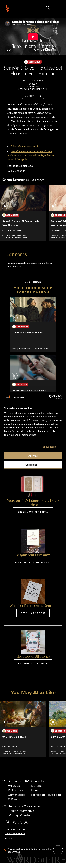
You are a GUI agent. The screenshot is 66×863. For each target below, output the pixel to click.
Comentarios (16, 794)
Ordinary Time (33, 86)
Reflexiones (15, 790)
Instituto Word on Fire (15, 829)
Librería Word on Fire (15, 833)
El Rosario (14, 799)
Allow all (33, 455)
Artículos (14, 785)
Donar (35, 790)
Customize (31, 464)
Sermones (35, 61)
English (8, 837)
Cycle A (33, 84)
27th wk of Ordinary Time (33, 89)
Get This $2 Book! (33, 613)
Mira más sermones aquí (24, 146)
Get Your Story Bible (33, 663)
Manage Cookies (20, 815)
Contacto (37, 781)
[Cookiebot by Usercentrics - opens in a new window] (49, 397)
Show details (49, 446)
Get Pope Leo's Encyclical (33, 562)
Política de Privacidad (46, 794)
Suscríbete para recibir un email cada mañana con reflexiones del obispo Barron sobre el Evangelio (30, 155)
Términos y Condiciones (25, 806)
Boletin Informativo (21, 811)
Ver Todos (38, 180)
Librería (36, 785)
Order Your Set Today (33, 511)
